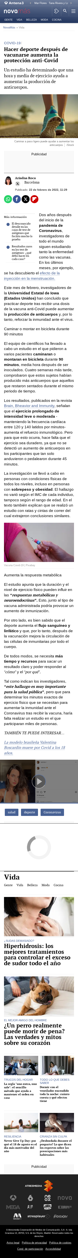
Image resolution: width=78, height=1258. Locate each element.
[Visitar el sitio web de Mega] (13, 1207)
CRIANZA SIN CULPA (53, 1136)
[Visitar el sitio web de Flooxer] (61, 1216)
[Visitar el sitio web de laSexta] (30, 1198)
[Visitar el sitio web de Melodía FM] (17, 1216)
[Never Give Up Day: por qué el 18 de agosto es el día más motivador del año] (21, 1123)
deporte (29, 812)
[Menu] (73, 11)
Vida (19, 19)
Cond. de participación (30, 1248)
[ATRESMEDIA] (39, 1185)
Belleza (31, 19)
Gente (8, 19)
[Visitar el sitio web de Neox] (48, 1198)
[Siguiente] (71, 3)
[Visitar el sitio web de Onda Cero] (48, 1207)
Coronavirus (52, 812)
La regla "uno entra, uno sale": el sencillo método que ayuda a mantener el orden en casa (20, 1090)
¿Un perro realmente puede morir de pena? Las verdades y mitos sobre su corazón (34, 1034)
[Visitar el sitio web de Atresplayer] (39, 1216)
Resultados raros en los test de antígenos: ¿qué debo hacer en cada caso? (22, 253)
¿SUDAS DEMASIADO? (19, 940)
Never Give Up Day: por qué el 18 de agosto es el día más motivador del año (20, 1146)
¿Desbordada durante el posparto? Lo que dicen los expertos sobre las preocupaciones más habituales (56, 1147)
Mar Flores (40, 3)
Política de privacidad (34, 1242)
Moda (44, 19)
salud (11, 812)
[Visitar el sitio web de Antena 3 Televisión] (13, 1198)
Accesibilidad (53, 1248)
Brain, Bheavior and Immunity (29, 406)
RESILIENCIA (12, 1136)
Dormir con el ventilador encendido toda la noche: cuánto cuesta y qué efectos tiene (54, 1094)
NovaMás (9, 27)
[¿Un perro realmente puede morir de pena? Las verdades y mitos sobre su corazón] (39, 996)
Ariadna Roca (25, 178)
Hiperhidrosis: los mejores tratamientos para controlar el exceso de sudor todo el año (37, 954)
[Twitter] (17, 183)
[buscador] (65, 11)
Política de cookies (60, 1242)
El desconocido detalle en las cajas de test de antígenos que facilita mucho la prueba (22, 231)
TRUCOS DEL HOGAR (18, 1079)
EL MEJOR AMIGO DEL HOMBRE (25, 1020)
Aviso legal (13, 1242)
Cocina (56, 19)
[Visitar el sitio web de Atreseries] (30, 1207)
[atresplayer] (56, 11)
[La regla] (21, 1066)
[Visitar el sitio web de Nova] (65, 1198)
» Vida (20, 27)
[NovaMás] (19, 11)
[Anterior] (30, 3)
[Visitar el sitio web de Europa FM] (65, 1207)
